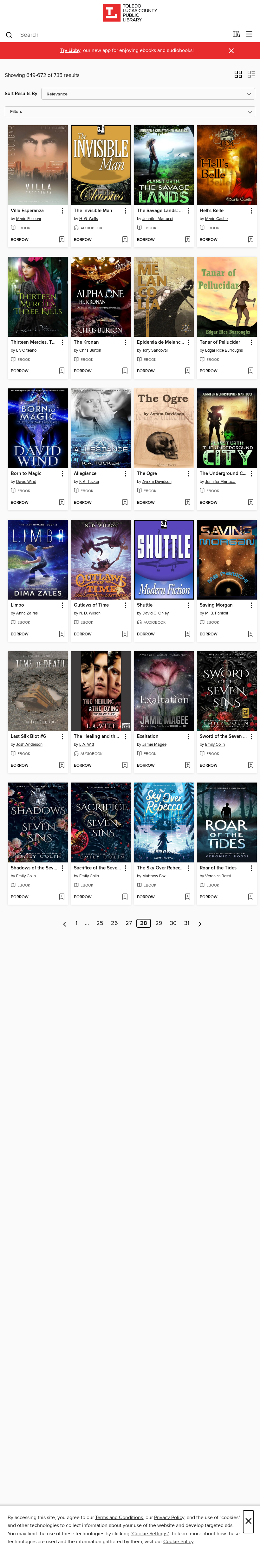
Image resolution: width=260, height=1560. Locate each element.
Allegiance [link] (85, 474)
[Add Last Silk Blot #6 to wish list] (62, 766)
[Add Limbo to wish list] (62, 634)
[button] (238, 76)
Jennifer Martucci (157, 218)
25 (99, 923)
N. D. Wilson (90, 613)
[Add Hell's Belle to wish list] (251, 240)
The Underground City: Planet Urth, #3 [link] (224, 474)
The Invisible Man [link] (93, 211)
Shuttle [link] (145, 605)
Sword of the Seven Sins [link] (224, 736)
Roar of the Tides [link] (218, 868)
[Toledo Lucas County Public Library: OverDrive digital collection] (130, 13)
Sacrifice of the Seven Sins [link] (98, 868)
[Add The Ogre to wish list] (188, 503)
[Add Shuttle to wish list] (188, 634)
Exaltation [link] (148, 736)
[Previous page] (65, 923)
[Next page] (200, 923)
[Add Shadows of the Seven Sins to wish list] (62, 897)
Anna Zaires (27, 613)
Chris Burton (90, 350)
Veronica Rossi (218, 876)
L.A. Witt (86, 744)
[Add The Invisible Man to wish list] (125, 240)
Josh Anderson (29, 744)
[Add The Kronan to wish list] (125, 371)
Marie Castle (216, 218)
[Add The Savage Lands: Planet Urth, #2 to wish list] (188, 240)
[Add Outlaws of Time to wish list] (125, 634)
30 (173, 923)
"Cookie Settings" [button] (150, 1534)
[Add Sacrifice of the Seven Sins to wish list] (125, 897)
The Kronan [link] (86, 342)
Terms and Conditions (119, 1517)
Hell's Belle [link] (212, 211)
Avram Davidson (157, 481)
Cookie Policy (178, 1541)
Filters (16, 111)
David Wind (26, 481)
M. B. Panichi (216, 613)
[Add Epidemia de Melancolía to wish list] (188, 371)
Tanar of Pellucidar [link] (220, 342)
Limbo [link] (17, 605)
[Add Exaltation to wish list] (188, 766)
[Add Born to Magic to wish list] (62, 503)
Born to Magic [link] (26, 474)
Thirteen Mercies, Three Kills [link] (35, 342)
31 (186, 923)
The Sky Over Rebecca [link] (161, 868)
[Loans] (236, 35)
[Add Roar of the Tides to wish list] (251, 897)
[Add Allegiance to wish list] (125, 503)
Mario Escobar (28, 218)
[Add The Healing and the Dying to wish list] (125, 766)
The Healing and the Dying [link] (98, 736)
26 (114, 923)
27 (129, 923)
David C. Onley (155, 613)
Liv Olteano (26, 350)
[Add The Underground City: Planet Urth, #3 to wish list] (251, 503)
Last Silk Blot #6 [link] (28, 736)
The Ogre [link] (147, 474)
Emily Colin (215, 744)
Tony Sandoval (155, 350)
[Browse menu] (249, 34)
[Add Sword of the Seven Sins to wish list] (251, 766)
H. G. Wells (88, 218)
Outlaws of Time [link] (91, 605)
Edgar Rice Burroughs (224, 350)
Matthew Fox (154, 876)
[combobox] (117, 34)
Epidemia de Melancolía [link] (161, 342)
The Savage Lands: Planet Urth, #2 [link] (161, 211)
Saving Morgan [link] (216, 605)
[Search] (9, 34)
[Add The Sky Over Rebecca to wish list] (188, 897)
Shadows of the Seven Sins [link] (35, 868)
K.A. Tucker (89, 481)
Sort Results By (21, 94)
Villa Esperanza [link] (27, 211)
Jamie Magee (154, 744)
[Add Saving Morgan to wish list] (251, 634)
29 (158, 923)
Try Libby (70, 50)
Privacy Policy (169, 1517)
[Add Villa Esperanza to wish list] (62, 240)
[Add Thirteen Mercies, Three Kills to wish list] (62, 371)
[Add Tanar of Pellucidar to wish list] (251, 371)
